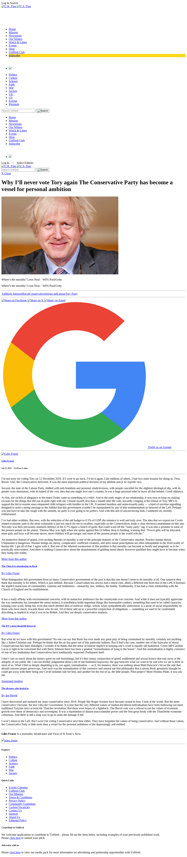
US (11, 97)
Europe (13, 100)
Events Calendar (18, 787)
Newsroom (15, 35)
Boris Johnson (14, 293)
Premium (14, 104)
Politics (13, 74)
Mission (13, 32)
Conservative (37, 293)
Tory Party (71, 293)
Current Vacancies (19, 807)
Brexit (25, 293)
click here (15, 837)
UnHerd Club (17, 52)
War (11, 87)
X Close (6, 173)
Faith (12, 84)
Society (13, 91)
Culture (13, 77)
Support (13, 813)
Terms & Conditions (20, 797)
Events (13, 45)
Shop (12, 48)
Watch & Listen (18, 42)
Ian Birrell (9, 695)
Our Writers (15, 39)
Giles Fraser (7, 461)
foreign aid (51, 293)
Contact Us (15, 810)
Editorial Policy (18, 820)
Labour (61, 293)
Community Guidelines (22, 803)
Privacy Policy (17, 800)
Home (12, 29)
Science (13, 81)
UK (11, 94)
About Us (14, 817)
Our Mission (16, 794)
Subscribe (14, 55)
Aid (3, 293)
